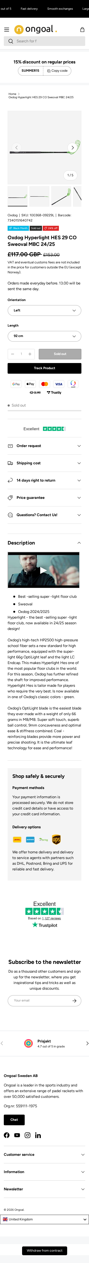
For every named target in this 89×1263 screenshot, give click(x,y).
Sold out (60, 354)
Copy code (60, 71)
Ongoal (19, 1209)
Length (13, 326)
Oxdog (13, 215)
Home (12, 94)
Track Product (44, 368)
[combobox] (44, 41)
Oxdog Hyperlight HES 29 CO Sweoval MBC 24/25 (41, 97)
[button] (82, 29)
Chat (14, 1120)
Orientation (17, 300)
